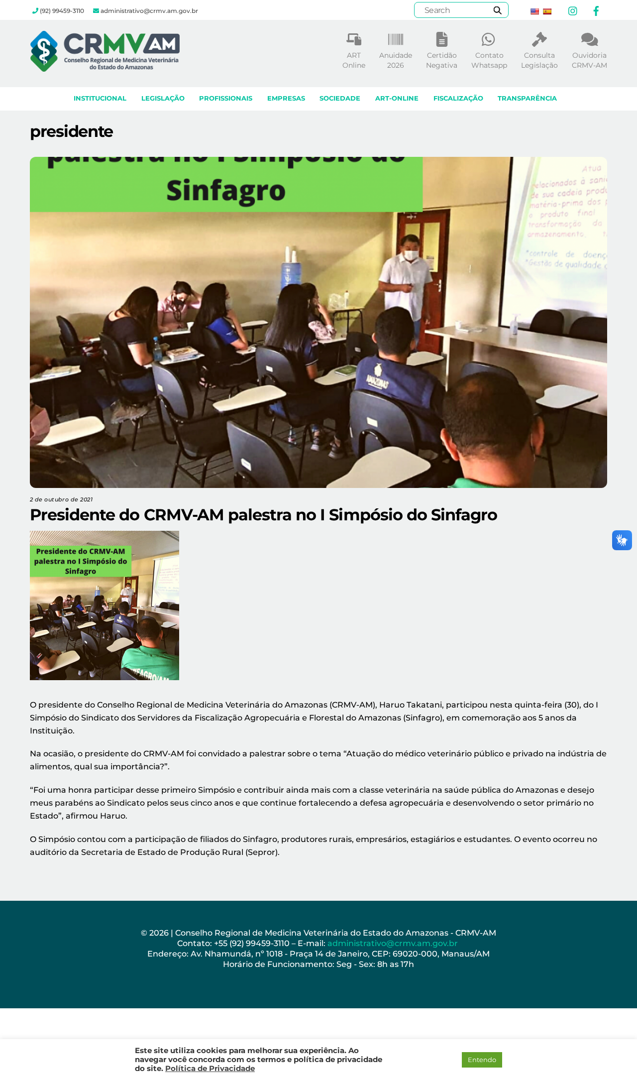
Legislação (163, 98)
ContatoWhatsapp (489, 60)
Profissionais (225, 98)
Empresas (286, 98)
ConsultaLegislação (539, 60)
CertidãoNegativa (441, 60)
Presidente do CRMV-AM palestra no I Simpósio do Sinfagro (263, 514)
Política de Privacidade (210, 1068)
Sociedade (339, 98)
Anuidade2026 (395, 60)
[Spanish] (546, 11)
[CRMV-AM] (105, 67)
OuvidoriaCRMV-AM (589, 60)
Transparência (527, 98)
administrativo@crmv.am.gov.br (393, 943)
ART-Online (397, 98)
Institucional (100, 98)
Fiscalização (458, 98)
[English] (534, 11)
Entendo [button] (482, 1060)
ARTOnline (353, 60)
